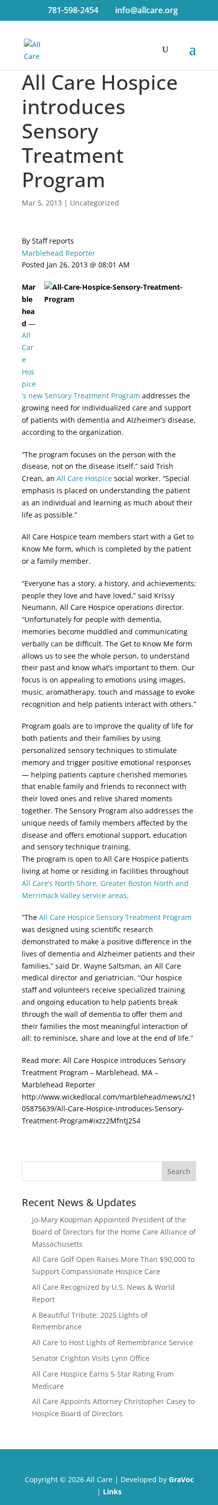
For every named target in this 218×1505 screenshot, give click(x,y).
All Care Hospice (85, 478)
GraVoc (181, 1479)
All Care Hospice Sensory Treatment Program (115, 917)
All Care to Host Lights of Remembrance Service (112, 1342)
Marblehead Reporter (58, 253)
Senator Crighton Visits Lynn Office (91, 1358)
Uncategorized (94, 203)
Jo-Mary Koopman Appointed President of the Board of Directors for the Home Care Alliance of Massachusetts (114, 1232)
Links (112, 1491)
